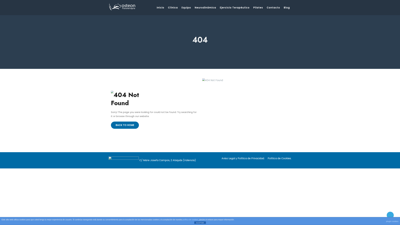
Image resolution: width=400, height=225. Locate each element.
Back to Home (125, 125)
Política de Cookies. (279, 158)
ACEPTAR (200, 223)
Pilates (258, 7)
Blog (287, 7)
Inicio (160, 7)
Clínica (173, 7)
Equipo (186, 7)
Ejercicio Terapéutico (235, 7)
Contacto (273, 7)
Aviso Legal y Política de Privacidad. (243, 158)
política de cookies (190, 220)
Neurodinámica (205, 7)
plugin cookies (392, 221)
